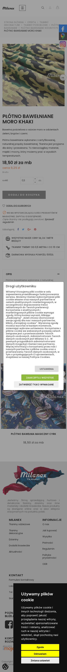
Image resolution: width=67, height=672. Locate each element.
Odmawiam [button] (40, 653)
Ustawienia (47, 369)
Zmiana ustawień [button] (40, 660)
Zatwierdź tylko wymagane (36, 384)
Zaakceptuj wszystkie (40, 377)
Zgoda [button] (40, 647)
